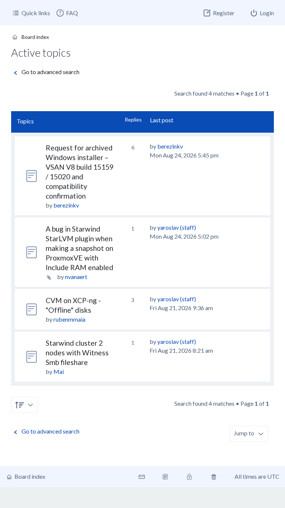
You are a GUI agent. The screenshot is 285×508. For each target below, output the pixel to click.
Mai (58, 371)
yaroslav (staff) (176, 227)
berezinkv (66, 205)
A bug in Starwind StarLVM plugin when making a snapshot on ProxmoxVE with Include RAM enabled (79, 248)
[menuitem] (67, 13)
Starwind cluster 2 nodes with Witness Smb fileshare (77, 352)
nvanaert (76, 276)
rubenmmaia (69, 319)
